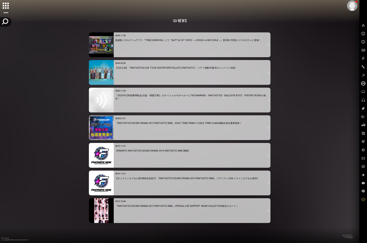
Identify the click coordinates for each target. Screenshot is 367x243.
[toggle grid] (6, 6)
